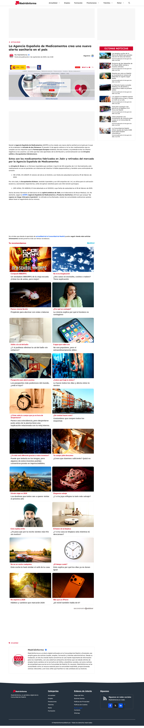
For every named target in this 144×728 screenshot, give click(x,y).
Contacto (77, 710)
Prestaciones (92, 3)
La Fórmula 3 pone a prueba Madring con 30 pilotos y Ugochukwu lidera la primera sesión (122, 87)
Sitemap (77, 713)
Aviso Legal (78, 708)
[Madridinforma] (25, 3)
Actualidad (53, 3)
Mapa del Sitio (79, 695)
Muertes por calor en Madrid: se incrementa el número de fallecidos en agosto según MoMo (121, 75)
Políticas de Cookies (80, 704)
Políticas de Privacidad (81, 701)
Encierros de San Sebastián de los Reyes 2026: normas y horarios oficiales (122, 64)
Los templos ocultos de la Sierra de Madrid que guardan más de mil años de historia (122, 54)
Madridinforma (22, 55)
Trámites (106, 3)
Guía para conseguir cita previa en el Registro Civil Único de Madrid (121, 108)
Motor (119, 3)
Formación (78, 3)
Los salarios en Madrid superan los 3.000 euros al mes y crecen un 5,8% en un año (122, 98)
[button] (129, 3)
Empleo (67, 3)
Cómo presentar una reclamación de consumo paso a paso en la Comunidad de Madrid (122, 119)
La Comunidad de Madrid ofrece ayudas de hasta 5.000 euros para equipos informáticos (122, 130)
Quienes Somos (79, 698)
